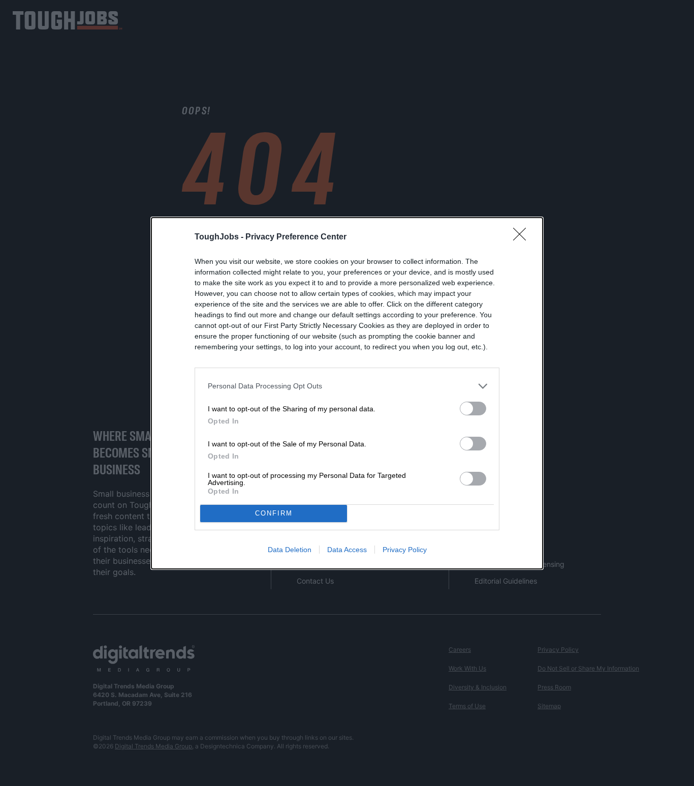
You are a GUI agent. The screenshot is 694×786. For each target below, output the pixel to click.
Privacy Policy (405, 550)
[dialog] (347, 393)
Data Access (347, 550)
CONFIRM (274, 513)
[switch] (473, 408)
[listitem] (347, 386)
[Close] (522, 237)
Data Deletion (289, 550)
